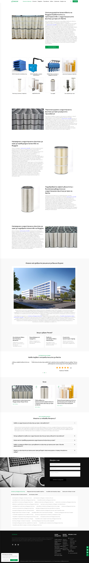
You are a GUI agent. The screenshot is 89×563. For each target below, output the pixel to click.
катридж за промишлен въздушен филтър (50, 516)
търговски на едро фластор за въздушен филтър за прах (25, 516)
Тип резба (53, 93)
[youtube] (15, 544)
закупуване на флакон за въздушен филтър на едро (48, 506)
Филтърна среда (58, 555)
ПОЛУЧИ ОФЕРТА (52, 47)
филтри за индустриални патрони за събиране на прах (48, 514)
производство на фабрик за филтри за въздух (22, 518)
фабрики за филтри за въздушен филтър (44, 502)
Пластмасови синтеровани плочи (58, 551)
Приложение (46, 1)
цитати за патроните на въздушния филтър (23, 508)
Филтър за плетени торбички (19, 93)
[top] (87, 555)
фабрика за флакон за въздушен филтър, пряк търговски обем (50, 510)
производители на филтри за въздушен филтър (23, 506)
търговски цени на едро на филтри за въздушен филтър (48, 518)
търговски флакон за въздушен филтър (46, 500)
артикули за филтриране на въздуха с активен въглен (53, 504)
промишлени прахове (52, 24)
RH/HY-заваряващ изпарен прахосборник (36, 75)
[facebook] (12, 544)
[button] (42, 372)
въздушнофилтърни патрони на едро (21, 512)
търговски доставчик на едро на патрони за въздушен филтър (27, 525)
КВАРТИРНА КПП (36, 93)
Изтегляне (56, 1)
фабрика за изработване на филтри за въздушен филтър (25, 504)
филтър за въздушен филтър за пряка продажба (43, 520)
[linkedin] (18, 544)
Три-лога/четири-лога (70, 93)
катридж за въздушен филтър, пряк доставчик (23, 510)
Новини (51, 1)
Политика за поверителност (61, 561)
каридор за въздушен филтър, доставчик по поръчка (48, 508)
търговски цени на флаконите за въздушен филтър (51, 522)
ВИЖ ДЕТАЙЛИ (19, 65)
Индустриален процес (58, 542)
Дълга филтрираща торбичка (69, 74)
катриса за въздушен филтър (68, 506)
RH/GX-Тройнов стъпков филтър (19, 74)
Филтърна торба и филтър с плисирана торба (59, 547)
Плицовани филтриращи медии (67, 316)
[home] (14, 1)
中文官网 (75, 1)
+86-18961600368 (71, 551)
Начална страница (27, 1)
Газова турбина (58, 539)
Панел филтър (58, 553)
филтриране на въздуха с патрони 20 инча (43, 497)
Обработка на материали (58, 544)
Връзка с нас (63, 1)
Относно (34, 1)
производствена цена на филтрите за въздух (42, 512)
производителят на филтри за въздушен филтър (23, 500)
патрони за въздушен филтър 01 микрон (64, 512)
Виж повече (15, 404)
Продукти (40, 1)
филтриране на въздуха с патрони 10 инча (22, 497)
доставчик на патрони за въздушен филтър (22, 502)
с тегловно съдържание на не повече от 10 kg (22, 514)
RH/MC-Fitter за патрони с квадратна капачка (53, 75)
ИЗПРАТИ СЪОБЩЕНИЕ (58, 479)
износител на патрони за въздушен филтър (65, 502)
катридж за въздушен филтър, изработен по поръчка (24, 522)
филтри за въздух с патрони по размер (21, 520)
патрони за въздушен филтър (35, 316)
